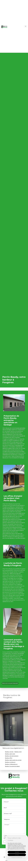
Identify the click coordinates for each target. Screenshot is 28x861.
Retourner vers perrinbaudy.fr (10, 683)
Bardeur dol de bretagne (11, 756)
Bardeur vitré (17, 751)
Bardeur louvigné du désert (12, 766)
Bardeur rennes (9, 751)
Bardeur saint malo (10, 753)
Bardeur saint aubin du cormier (13, 760)
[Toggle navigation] (25, 26)
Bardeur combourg (10, 762)
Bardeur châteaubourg (11, 764)
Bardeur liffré (8, 758)
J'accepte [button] (17, 852)
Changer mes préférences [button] (16, 857)
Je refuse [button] (17, 854)
